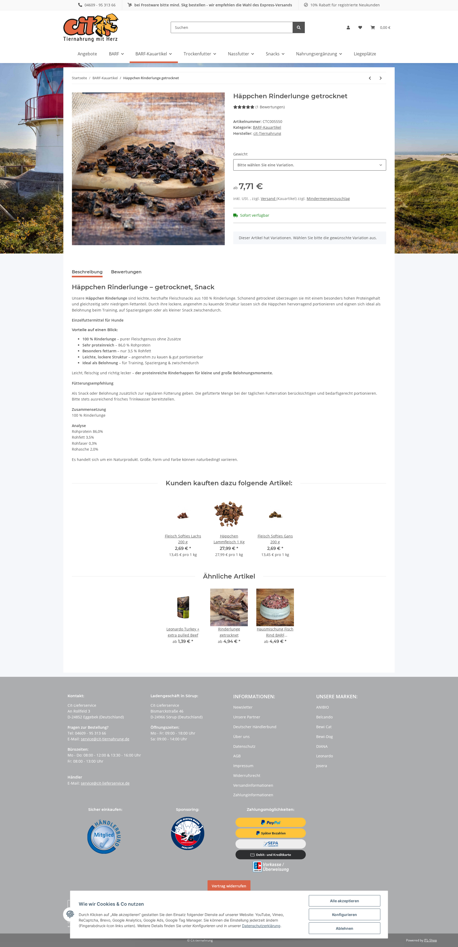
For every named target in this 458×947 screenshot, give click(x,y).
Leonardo (324, 755)
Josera (321, 765)
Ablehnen (344, 928)
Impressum (243, 765)
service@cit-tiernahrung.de (105, 738)
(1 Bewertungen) (270, 106)
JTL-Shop (430, 940)
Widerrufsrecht (246, 775)
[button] (348, 27)
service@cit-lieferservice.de (105, 783)
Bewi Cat (324, 726)
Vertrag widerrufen (229, 885)
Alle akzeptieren (344, 901)
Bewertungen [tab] (126, 271)
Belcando (324, 716)
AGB (237, 755)
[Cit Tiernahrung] (91, 27)
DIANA (322, 746)
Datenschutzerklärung (261, 925)
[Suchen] (299, 27)
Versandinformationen (253, 785)
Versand (268, 198)
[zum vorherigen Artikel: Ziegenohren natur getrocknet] (369, 78)
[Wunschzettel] (360, 27)
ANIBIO (322, 707)
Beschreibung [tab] (87, 271)
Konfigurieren (344, 914)
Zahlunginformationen (253, 794)
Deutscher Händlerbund (254, 726)
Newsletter (243, 707)
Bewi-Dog (324, 736)
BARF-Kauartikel (267, 127)
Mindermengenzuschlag (328, 198)
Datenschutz (244, 746)
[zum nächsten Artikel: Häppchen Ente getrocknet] (380, 78)
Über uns (241, 736)
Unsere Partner (246, 716)
